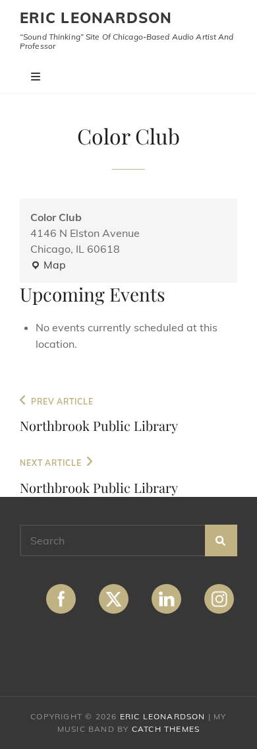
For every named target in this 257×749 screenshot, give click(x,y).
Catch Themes (166, 729)
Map (48, 265)
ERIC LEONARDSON (96, 18)
